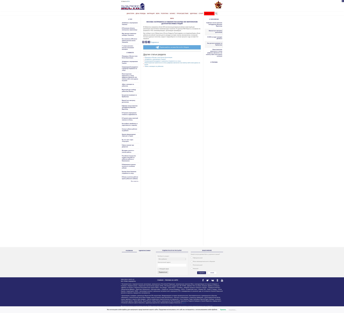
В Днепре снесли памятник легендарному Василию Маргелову (130, 107)
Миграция (151, 13)
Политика (164, 13)
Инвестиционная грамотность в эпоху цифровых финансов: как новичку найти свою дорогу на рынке (130, 77)
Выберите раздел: (163, 256)
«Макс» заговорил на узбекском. (154, 66)
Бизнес (172, 13)
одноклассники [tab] (144, 250)
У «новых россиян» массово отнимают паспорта (128, 47)
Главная (160, 280)
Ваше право (209, 13)
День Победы (141, 13)
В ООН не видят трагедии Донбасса (214, 37)
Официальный (197, 258)
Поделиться (155, 42)
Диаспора (130, 13)
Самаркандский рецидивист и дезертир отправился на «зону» (163, 61)
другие (184, 302)
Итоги (212, 272)
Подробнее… (233, 309)
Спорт (201, 13)
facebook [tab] (129, 250)
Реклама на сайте (171, 280)
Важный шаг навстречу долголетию (215, 31)
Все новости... (135, 181)
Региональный (197, 265)
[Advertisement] (131, 201)
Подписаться (163, 272)
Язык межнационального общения (204, 261)
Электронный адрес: (164, 262)
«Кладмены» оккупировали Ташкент (155, 59)
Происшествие (182, 13)
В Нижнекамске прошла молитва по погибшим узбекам (129, 166)
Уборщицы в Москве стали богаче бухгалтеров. (158, 57)
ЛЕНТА (172, 18)
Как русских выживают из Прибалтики (214, 44)
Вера (157, 13)
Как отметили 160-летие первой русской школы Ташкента (129, 40)
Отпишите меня (164, 269)
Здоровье (193, 13)
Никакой (195, 268)
